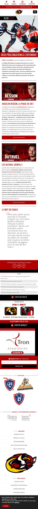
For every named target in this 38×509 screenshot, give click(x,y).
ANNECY (23, 304)
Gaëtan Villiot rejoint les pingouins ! (15, 287)
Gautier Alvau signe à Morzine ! (14, 281)
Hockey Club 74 (19, 481)
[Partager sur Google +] (23, 265)
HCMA (3, 60)
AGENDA (14, 4)
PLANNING (22, 4)
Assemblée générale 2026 (12, 292)
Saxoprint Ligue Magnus (19, 485)
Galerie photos (19, 434)
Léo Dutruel (12, 172)
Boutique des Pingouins (19, 445)
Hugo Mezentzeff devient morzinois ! (15, 289)
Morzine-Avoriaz (19, 492)
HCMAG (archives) (19, 489)
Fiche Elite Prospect (19, 137)
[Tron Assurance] (17, 342)
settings (16, 502)
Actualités (10, 60)
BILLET (6, 4)
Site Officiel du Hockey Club (18, 7)
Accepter (6, 506)
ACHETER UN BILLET (20, 325)
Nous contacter (19, 449)
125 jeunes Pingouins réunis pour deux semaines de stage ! (21, 284)
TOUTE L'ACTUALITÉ (20, 297)
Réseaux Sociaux (19, 438)
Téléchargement (19, 441)
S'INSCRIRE (32, 4)
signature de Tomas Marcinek (26, 65)
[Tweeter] (19, 265)
